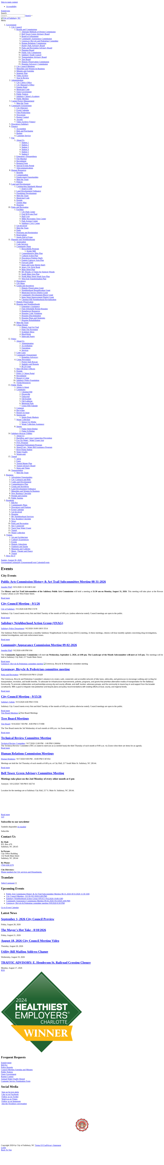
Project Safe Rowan (30, 362)
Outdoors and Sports (19, 546)
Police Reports (7, 1067)
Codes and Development (21, 482)
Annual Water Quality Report (13, 1079)
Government (11, 25)
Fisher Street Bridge (30, 429)
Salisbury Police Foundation (27, 380)
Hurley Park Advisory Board (33, 46)
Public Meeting (22, 99)
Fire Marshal (21, 159)
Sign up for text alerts (10, 1092)
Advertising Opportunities (21, 477)
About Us (20, 140)
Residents (10, 500)
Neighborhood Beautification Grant (36, 290)
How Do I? (10, 556)
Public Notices (22, 94)
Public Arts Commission (31, 52)
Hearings (20, 205)
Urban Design (22, 325)
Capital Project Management (22, 101)
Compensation (22, 175)
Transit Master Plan (24, 463)
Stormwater (21, 415)
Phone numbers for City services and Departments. (21, 872)
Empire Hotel (21, 87)
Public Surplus (17, 498)
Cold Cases (21, 353)
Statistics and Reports (30, 364)
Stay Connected (17, 526)
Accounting (21, 129)
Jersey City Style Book (31, 267)
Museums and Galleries (20, 549)
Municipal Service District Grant (35, 293)
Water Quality (22, 452)
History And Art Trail (30, 327)
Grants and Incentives (25, 286)
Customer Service (23, 136)
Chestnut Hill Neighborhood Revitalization (39, 299)
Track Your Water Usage (21, 528)
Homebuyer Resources (31, 311)
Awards (19, 119)
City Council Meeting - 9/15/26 (21, 696)
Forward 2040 (27, 262)
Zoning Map (21, 202)
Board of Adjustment (30, 36)
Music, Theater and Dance (22, 551)
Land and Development (20, 184)
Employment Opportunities (27, 177)
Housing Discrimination (31, 316)
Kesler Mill (31, 251)
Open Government (24, 92)
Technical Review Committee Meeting (26, 738)
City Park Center (28, 212)
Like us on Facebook (10, 1094)
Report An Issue (22, 413)
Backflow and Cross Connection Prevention (34, 438)
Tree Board (26, 59)
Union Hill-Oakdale (30, 406)
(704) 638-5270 (7, 865)
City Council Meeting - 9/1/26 (20, 603)
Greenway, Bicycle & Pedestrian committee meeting (22, 664)
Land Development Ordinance (28, 191)
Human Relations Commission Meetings (27, 753)
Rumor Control (22, 117)
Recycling (20, 410)
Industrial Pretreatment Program (29, 445)
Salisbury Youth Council (31, 55)
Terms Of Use (40, 1145)
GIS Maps (20, 283)
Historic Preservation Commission (35, 62)
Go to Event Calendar (10, 907)
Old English (26, 399)
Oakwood (26, 396)
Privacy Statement (53, 1145)
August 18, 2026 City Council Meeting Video (30, 940)
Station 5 (25, 152)
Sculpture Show (28, 332)
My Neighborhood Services (22, 516)
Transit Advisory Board (25, 466)
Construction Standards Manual (29, 186)
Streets (19, 426)
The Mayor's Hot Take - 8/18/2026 (23, 930)
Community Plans (23, 246)
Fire (12, 138)
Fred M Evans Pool (29, 214)
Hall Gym (26, 216)
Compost (20, 408)
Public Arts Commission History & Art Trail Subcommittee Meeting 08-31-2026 (53, 581)
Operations (26, 348)
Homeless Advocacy (30, 357)
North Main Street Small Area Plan (36, 276)
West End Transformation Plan (34, 279)
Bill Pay (14, 503)
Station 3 (25, 147)
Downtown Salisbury (20, 124)
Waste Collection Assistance (33, 424)
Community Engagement (21, 106)
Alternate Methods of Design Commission (39, 32)
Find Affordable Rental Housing (35, 309)
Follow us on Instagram (11, 1101)
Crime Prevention (23, 359)
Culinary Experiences (20, 540)
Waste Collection (23, 419)
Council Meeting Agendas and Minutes (17, 1070)
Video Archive (22, 76)
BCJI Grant (26, 366)
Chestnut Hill (27, 392)
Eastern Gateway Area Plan (33, 260)
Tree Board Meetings (9, 713)
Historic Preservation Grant (33, 288)
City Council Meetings (25, 66)
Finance (14, 126)
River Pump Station (24, 449)
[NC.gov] (10, 1143)
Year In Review (22, 78)
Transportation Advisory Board (34, 57)
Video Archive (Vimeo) (25, 122)
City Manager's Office (25, 85)
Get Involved (21, 226)
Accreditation (27, 346)
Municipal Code (22, 89)
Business (9, 475)
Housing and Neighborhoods (28, 304)
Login (3, 1148)
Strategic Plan (22, 73)
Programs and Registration (27, 232)
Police (13, 339)
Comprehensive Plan (19, 484)
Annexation (21, 242)
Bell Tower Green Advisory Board (36, 34)
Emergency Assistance (31, 306)
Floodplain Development (26, 193)
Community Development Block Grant (37, 295)
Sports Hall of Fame (24, 237)
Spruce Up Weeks (29, 422)
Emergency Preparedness (26, 156)
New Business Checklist (21, 493)
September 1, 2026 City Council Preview (27, 919)
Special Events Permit (25, 166)
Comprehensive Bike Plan (32, 253)
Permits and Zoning (19, 496)
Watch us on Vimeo (9, 1099)
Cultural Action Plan (30, 256)
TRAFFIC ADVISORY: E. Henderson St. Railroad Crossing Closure (46, 962)
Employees (5, 11)
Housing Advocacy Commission (35, 64)
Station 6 (25, 154)
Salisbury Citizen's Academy (28, 96)
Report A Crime (22, 378)
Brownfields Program (30, 249)
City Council (16, 27)
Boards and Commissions (26, 29)
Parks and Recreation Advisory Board (37, 48)
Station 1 (25, 142)
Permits (19, 200)
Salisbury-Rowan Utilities (21, 433)
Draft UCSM (27, 189)
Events (14, 542)
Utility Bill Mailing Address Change (24, 951)
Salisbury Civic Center (31, 223)
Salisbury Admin (8, 702)
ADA (18, 459)
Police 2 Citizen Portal (25, 373)
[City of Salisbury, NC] (11, 18)
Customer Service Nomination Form (15, 1081)
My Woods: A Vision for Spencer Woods (38, 272)
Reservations (21, 235)
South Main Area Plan (30, 274)
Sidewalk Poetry (28, 336)
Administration (17, 80)
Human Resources (18, 170)
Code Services (22, 244)
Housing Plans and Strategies (33, 318)
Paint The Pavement (30, 329)
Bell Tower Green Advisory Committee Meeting (32, 773)
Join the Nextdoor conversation (14, 1104)
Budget (19, 133)
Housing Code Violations (32, 313)
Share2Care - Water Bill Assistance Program (34, 447)
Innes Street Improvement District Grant (38, 297)
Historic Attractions (19, 544)
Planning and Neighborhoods (23, 239)
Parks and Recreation (19, 207)
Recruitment (21, 161)
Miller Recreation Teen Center (34, 219)
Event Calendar (22, 110)
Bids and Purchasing (24, 131)
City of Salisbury (8, 609)
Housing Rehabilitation (31, 320)
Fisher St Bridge (28, 431)
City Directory (22, 108)
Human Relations (8, 759)
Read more (5, 598)
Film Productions (23, 112)
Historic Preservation (24, 302)
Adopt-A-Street (22, 387)
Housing (14, 514)
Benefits (19, 172)
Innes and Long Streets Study (33, 265)
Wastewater (21, 454)
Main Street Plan (28, 269)
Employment (6, 1063)
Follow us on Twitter (10, 1097)
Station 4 (25, 149)
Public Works (16, 385)
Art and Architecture (19, 537)
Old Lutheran (27, 401)
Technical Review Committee (13, 743)
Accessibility (11, 6)
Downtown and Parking (21, 507)
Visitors (9, 535)
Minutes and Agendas (25, 71)
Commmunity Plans (19, 505)
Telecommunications (24, 168)
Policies (19, 182)
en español (21, 827)
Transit (14, 456)
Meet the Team (22, 103)
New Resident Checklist (21, 519)
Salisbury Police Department (12, 628)
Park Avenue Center (30, 221)
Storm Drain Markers (30, 417)
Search (28, 15)
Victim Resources (23, 383)
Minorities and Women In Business (30, 69)
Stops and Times (23, 468)
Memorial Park (28, 403)
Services (25, 350)
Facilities (20, 209)
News (13, 521)
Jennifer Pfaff (6, 587)
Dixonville (26, 394)
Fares (18, 461)
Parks (18, 230)
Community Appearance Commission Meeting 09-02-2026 (39, 645)
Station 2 (25, 145)
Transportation (17, 470)
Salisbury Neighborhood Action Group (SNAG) (32, 623)
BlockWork (26, 334)
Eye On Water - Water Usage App (30, 440)
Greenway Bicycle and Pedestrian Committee (40, 41)
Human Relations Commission (34, 43)
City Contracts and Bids (21, 479)
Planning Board (28, 50)
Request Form (22, 163)
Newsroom (20, 115)
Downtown (21, 281)
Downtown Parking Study (32, 258)
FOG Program (22, 443)
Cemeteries (20, 389)
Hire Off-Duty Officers (25, 369)
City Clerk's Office (24, 82)
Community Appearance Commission (37, 39)
